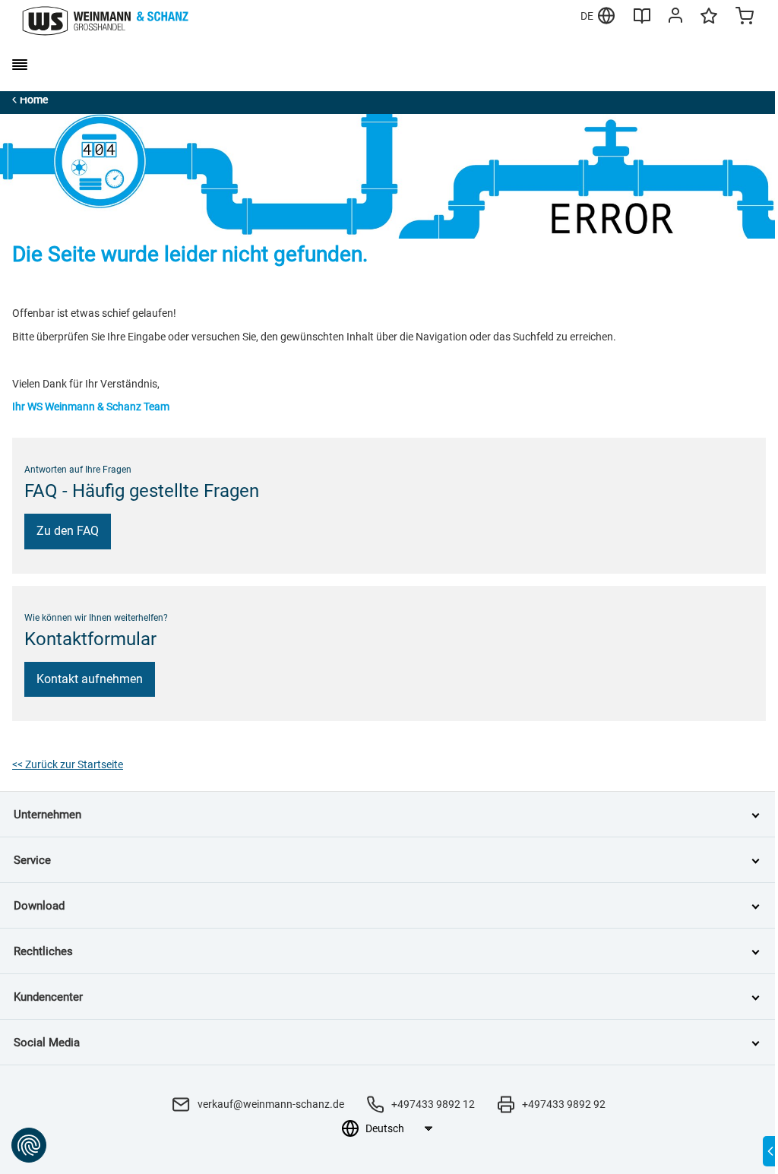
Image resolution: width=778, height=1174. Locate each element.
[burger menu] (19, 64)
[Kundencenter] (675, 18)
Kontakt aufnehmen (89, 679)
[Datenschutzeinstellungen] (28, 1145)
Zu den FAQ (67, 531)
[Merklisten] (709, 23)
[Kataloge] (642, 21)
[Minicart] (744, 17)
